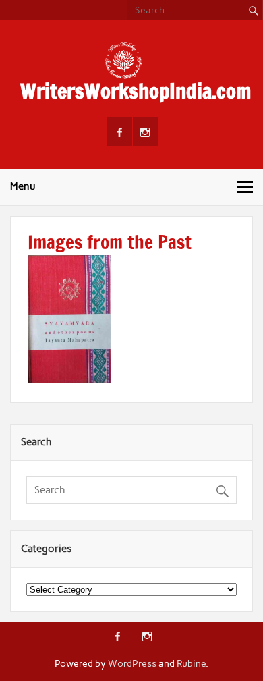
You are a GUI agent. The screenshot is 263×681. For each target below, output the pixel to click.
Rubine (191, 663)
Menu (23, 186)
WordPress (132, 663)
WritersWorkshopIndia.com (135, 90)
